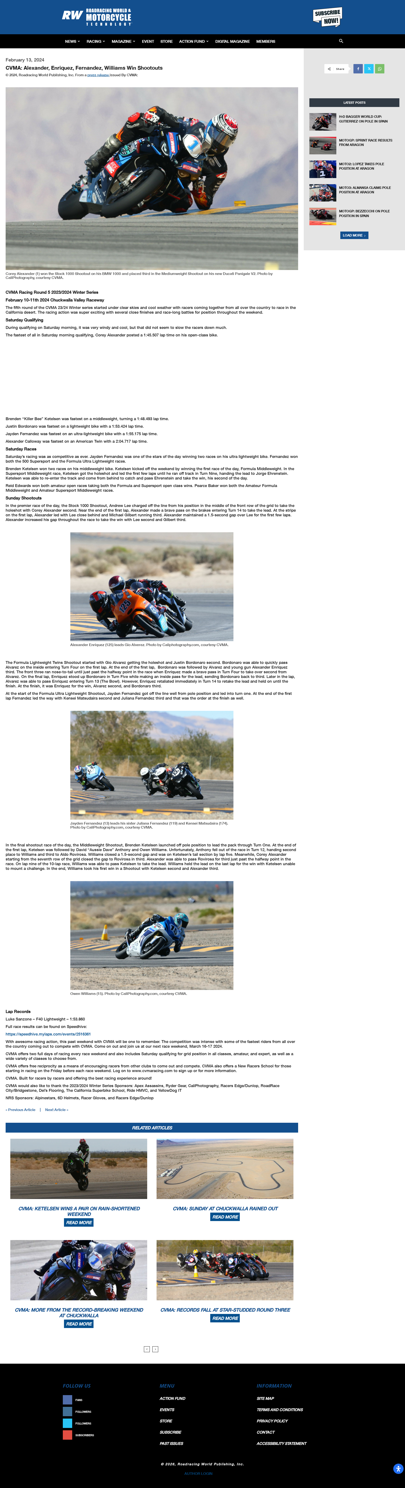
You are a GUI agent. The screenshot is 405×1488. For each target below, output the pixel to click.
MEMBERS (265, 41)
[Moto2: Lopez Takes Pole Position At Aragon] (322, 169)
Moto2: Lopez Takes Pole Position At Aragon (361, 166)
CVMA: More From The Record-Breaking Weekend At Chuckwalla (79, 1312)
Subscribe (140, 1435)
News (70, 41)
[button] (341, 41)
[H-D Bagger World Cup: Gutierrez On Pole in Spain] (322, 122)
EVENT (148, 41)
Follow (143, 1411)
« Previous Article (20, 1109)
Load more (353, 235)
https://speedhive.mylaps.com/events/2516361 (48, 1033)
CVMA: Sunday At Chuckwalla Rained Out (225, 1208)
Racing (94, 41)
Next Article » (56, 1109)
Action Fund (192, 41)
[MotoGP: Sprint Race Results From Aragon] (322, 145)
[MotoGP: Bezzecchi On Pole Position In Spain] (322, 216)
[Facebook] (358, 68)
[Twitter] (369, 68)
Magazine (121, 41)
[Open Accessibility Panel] (398, 1469)
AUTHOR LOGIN (198, 1473)
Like (145, 1399)
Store (167, 41)
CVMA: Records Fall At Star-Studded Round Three (225, 1310)
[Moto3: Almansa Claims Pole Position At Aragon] (322, 193)
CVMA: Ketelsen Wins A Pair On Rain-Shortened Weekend (78, 1211)
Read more (78, 1222)
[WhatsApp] (379, 68)
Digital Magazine (232, 41)
